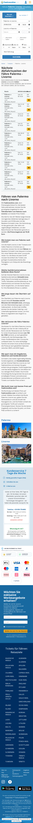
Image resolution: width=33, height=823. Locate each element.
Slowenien (9, 752)
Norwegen (23, 734)
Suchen (16, 57)
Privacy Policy (8, 797)
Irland (8, 705)
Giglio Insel (23, 698)
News (25, 775)
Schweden (9, 749)
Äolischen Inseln (9, 666)
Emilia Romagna (9, 684)
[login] (25, 2)
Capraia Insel (24, 673)
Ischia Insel (23, 705)
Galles (21, 694)
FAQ (2, 772)
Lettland (23, 720)
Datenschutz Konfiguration (10, 819)
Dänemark (23, 676)
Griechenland (24, 702)
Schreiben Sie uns (12, 482)
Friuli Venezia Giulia (8, 696)
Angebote (26, 770)
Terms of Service (20, 636)
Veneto (22, 762)
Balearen (22, 669)
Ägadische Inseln (9, 659)
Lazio (7, 720)
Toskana (9, 756)
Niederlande (10, 734)
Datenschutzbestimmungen (19, 626)
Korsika (22, 712)
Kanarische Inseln (10, 713)
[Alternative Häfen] (3, 38)
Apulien (22, 665)
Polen (21, 738)
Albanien (22, 658)
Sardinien (9, 745)
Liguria (8, 723)
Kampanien (23, 709)
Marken (22, 727)
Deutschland (11, 680)
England (22, 683)
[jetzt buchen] (29, 100)
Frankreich (23, 691)
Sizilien (22, 749)
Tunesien (9, 762)
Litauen (22, 723)
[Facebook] (10, 782)
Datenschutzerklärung (24, 819)
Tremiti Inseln (22, 757)
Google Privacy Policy (10, 636)
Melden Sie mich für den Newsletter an (16, 631)
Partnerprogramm (17, 776)
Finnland (9, 691)
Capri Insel (9, 676)
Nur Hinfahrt (23, 15)
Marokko (9, 730)
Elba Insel (23, 680)
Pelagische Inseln (9, 739)
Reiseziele (26, 772)
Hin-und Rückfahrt (8, 15)
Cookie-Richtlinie (16, 821)
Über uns (4, 770)
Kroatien (22, 716)
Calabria (9, 673)
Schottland (24, 745)
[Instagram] (4, 782)
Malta (8, 727)
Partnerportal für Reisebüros (16, 772)
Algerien (22, 662)
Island (8, 709)
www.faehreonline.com (10, 2)
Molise (21, 730)
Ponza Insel (24, 741)
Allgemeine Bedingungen (5, 775)
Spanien (22, 752)
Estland (22, 687)
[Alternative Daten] (18, 38)
